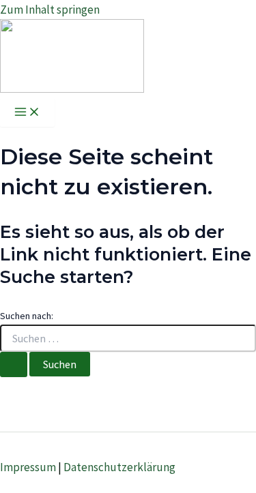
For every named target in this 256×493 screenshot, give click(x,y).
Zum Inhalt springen (50, 9)
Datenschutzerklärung (119, 467)
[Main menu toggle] (27, 112)
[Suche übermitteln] (13, 364)
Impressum (28, 467)
